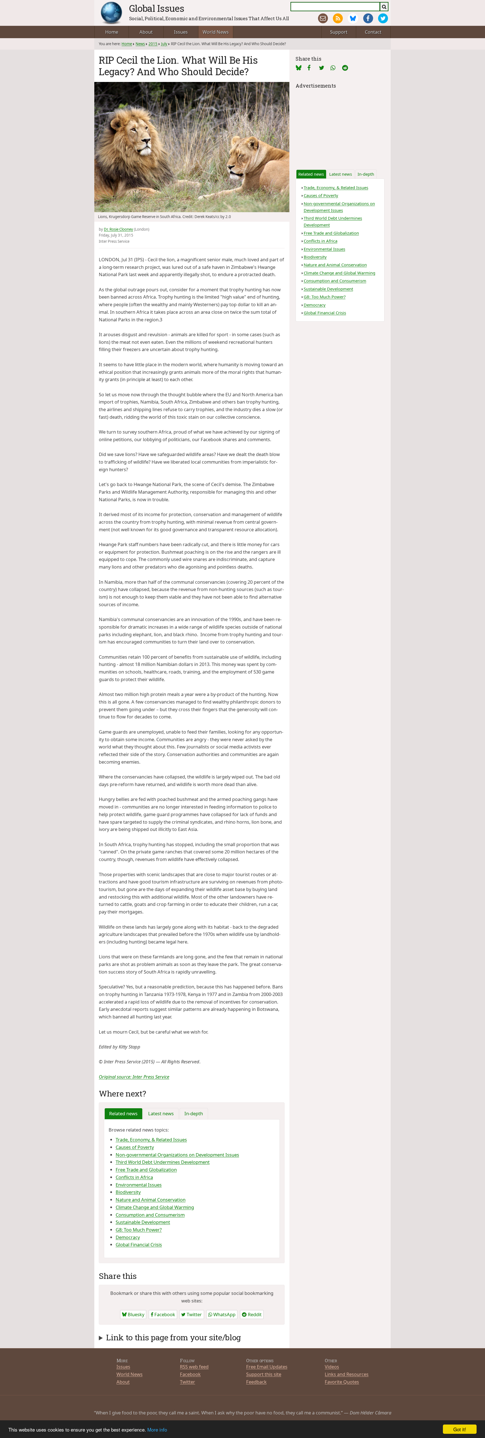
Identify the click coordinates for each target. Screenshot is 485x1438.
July (164, 43)
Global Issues (156, 8)
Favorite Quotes (342, 1382)
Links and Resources (347, 1374)
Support (338, 32)
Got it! (459, 1429)
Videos (332, 1366)
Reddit (254, 1314)
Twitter (194, 1314)
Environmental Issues (139, 1184)
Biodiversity (128, 1192)
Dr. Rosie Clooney (118, 229)
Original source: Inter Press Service (134, 1076)
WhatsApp (223, 1314)
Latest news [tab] (161, 1113)
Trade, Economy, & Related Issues (151, 1139)
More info (157, 1429)
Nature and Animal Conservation (151, 1199)
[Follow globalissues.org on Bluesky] (353, 18)
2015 (152, 43)
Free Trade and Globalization (146, 1169)
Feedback (256, 1382)
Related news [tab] (123, 1113)
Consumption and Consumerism (150, 1215)
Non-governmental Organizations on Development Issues (177, 1154)
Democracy (128, 1237)
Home (111, 32)
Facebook (164, 1314)
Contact (373, 32)
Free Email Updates (266, 1366)
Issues (181, 32)
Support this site (263, 1374)
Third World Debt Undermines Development (163, 1162)
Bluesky (135, 1314)
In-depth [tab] (193, 1113)
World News (216, 32)
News (140, 43)
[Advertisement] (340, 125)
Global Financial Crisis (139, 1244)
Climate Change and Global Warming (155, 1207)
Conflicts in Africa (134, 1177)
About (146, 32)
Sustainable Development (143, 1222)
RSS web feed (194, 1366)
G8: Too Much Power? (139, 1229)
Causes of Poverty (135, 1147)
